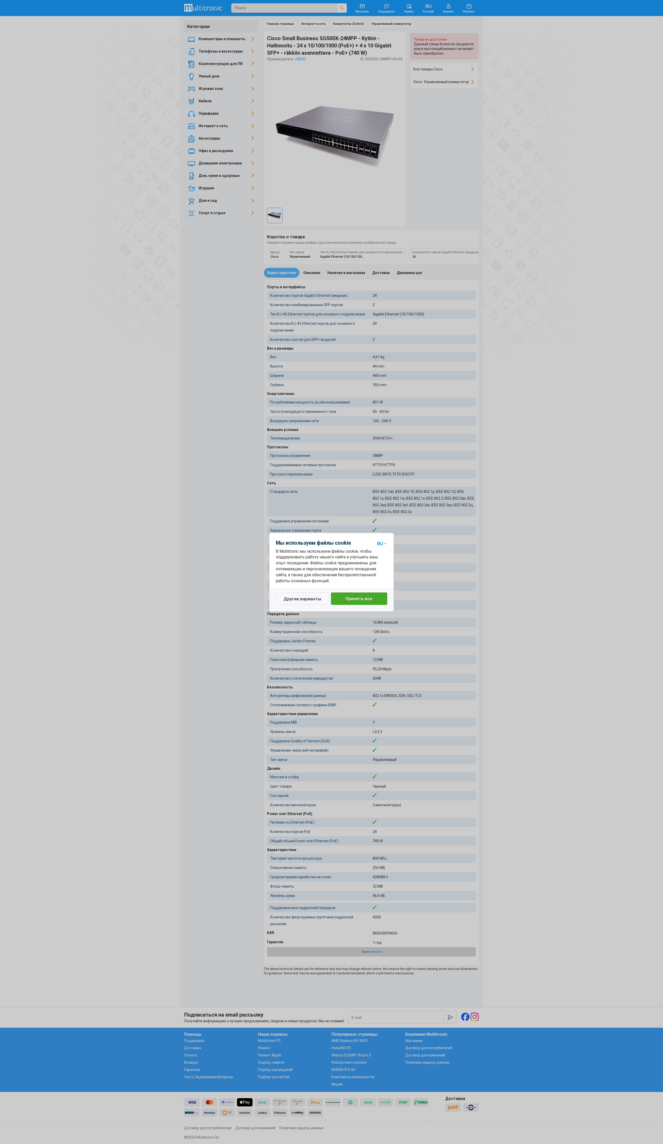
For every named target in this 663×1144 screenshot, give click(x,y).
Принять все (358, 598)
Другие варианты (302, 598)
